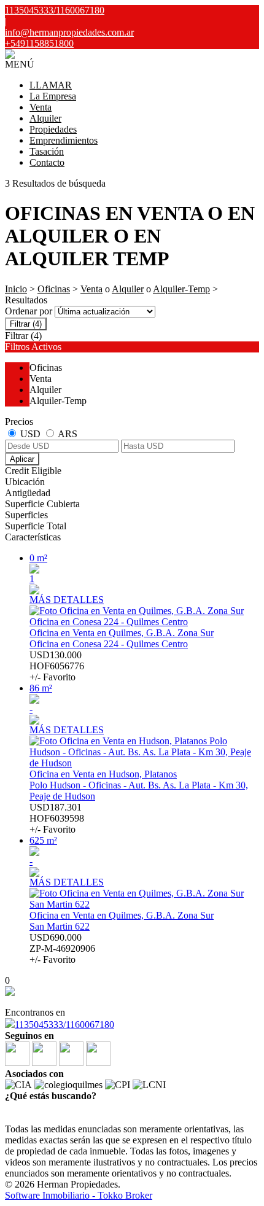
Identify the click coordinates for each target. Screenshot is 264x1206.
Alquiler (45, 118)
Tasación (46, 151)
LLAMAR (50, 85)
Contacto (46, 162)
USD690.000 (62, 948)
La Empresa (52, 96)
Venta (40, 107)
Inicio (16, 289)
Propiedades (53, 129)
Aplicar (22, 459)
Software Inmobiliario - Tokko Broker (78, 1195)
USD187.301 (56, 818)
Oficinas (53, 289)
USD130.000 (56, 666)
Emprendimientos (63, 140)
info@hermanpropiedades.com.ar (69, 32)
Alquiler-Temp (181, 289)
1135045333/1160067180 (64, 1024)
